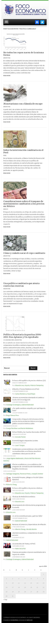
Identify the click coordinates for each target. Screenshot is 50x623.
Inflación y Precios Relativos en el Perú (25, 389)
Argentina (6, 58)
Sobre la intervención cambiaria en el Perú (23, 151)
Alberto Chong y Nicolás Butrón (26, 529)
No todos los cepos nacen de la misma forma (23, 53)
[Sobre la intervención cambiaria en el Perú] (15, 139)
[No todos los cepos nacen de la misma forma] (15, 41)
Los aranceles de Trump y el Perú (23, 544)
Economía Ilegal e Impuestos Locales (25, 440)
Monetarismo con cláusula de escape (22, 103)
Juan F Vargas (20, 445)
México (5, 209)
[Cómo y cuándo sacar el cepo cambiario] (15, 243)
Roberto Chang (11, 484)
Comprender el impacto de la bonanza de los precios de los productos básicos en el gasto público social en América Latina (28, 421)
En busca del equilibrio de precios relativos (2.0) (29, 380)
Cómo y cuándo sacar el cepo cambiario (24, 253)
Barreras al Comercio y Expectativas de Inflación (29, 524)
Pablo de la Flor (20, 549)
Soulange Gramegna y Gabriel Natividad (20, 405)
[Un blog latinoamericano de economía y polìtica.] (25, 9)
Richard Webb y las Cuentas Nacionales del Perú (29, 432)
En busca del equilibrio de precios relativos (27, 488)
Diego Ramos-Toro (12, 415)
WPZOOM (29, 620)
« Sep (5, 599)
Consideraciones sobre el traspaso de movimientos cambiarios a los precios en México (23, 204)
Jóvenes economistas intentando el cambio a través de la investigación (28, 398)
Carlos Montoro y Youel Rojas (25, 394)
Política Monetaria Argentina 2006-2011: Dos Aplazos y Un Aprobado (22, 335)
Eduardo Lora (19, 501)
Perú (4, 155)
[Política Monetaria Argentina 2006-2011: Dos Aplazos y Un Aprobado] (15, 323)
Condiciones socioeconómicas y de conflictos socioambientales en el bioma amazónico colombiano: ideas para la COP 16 (28, 451)
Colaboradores (8, 340)
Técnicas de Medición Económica (23, 497)
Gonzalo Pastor (20, 437)
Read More (6, 75)
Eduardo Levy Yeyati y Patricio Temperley (29, 385)
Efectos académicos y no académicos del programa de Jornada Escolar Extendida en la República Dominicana (28, 466)
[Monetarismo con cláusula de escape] (15, 92)
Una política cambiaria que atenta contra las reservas (21, 284)
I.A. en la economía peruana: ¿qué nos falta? (27, 516)
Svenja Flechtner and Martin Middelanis (19, 428)
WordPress (14, 620)
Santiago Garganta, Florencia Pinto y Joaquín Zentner (24, 474)
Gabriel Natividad (21, 521)
